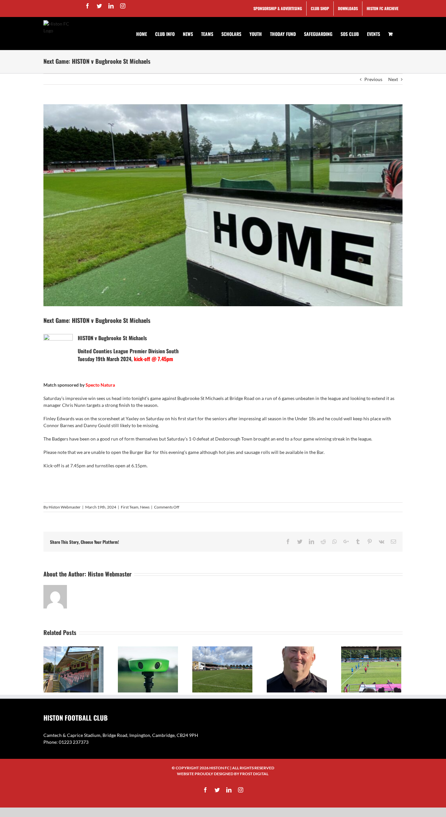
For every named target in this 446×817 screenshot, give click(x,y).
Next (393, 79)
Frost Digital (254, 773)
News (145, 507)
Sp (88, 385)
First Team (129, 507)
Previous (373, 79)
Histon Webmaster (65, 507)
